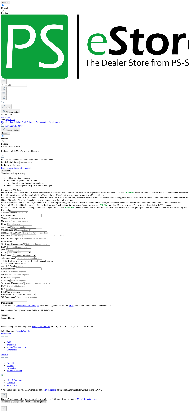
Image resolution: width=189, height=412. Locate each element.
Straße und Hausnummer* (12, 244)
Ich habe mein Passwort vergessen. (16, 168)
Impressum (11, 345)
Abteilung (5, 227)
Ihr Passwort (7, 165)
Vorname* (6, 218)
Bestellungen (54, 122)
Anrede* (5, 212)
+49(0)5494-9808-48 (41, 326)
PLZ (3, 247)
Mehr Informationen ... (87, 399)
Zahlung (10, 365)
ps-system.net (12, 385)
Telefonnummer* (9, 258)
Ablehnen (6, 402)
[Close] (4, 408)
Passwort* (6, 235)
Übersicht (5, 122)
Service (4, 354)
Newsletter (11, 368)
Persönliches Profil (18, 122)
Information (6, 334)
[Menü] (4, 81)
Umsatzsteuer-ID (8, 230)
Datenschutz (12, 350)
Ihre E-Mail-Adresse (10, 162)
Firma (4, 224)
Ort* (3, 250)
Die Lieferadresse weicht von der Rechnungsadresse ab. (28, 261)
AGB (71, 305)
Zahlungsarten (42, 122)
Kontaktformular (23, 331)
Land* (4, 252)
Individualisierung (14, 370)
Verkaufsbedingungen (16, 347)
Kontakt (10, 363)
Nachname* (6, 221)
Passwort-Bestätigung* (11, 238)
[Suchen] (4, 89)
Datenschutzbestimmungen (27, 305)
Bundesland (6, 255)
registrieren (10, 119)
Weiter (4, 315)
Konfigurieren (17, 402)
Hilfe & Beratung (14, 380)
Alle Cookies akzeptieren (36, 402)
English (4, 13)
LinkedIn (11, 382)
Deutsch (4, 8)
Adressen (31, 122)
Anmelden (5, 117)
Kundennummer (8, 215)
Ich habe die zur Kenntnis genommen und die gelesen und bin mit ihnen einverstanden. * (57, 305)
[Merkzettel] (2, 103)
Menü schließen (12, 112)
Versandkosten (50, 390)
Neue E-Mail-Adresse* (11, 233)
